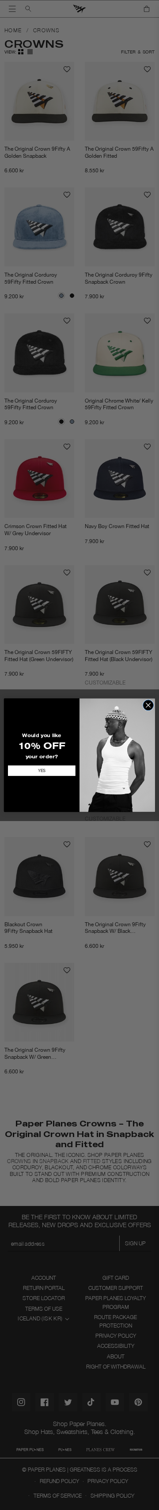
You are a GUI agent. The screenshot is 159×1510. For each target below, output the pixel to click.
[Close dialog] (148, 705)
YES (41, 770)
